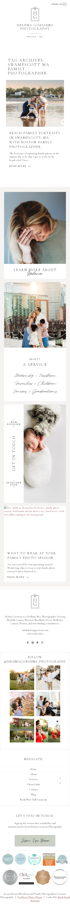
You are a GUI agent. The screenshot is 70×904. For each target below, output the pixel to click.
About (33, 774)
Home (33, 769)
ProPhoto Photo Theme (29, 897)
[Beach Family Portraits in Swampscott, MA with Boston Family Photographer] (35, 103)
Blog (33, 794)
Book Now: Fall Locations (33, 799)
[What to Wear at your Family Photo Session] (35, 527)
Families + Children (35, 383)
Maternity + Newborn (35, 375)
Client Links (33, 784)
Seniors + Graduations (35, 391)
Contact (33, 789)
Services (33, 779)
